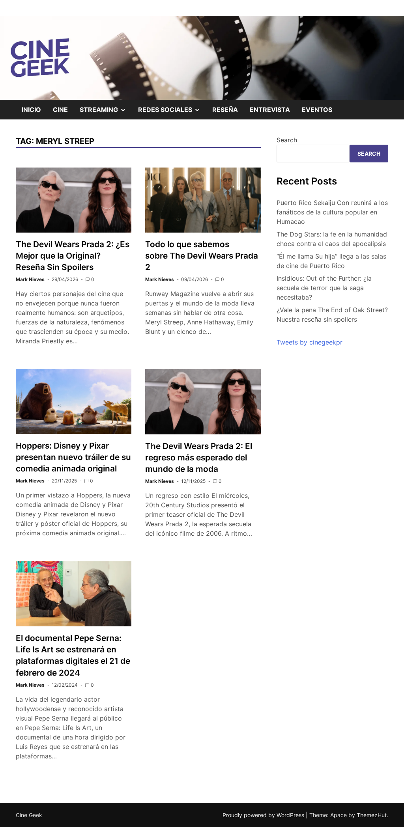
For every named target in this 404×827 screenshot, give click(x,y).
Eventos (317, 110)
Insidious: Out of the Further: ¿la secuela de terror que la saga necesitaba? (324, 287)
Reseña (225, 110)
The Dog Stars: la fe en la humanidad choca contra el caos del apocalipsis (332, 239)
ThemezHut (372, 815)
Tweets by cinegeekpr (309, 342)
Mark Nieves (30, 279)
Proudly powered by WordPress (264, 815)
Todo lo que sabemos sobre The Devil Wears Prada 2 (201, 255)
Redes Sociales (172, 112)
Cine (60, 110)
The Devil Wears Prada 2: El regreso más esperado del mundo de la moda (198, 457)
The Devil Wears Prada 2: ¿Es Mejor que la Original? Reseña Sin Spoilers (72, 255)
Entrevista (270, 110)
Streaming (106, 112)
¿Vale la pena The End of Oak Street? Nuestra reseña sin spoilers (332, 314)
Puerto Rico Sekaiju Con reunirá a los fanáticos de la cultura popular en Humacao (332, 212)
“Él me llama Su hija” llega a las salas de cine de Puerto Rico (331, 261)
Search (287, 140)
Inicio (31, 110)
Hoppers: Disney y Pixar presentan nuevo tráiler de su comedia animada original (73, 457)
